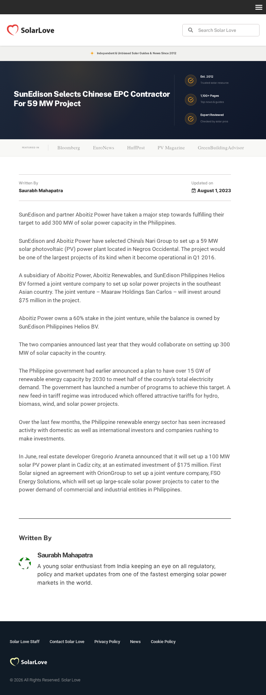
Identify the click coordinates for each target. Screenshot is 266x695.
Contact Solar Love (67, 641)
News (135, 641)
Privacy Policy (107, 641)
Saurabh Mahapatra (64, 555)
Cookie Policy (163, 641)
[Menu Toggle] (259, 7)
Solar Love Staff (25, 641)
